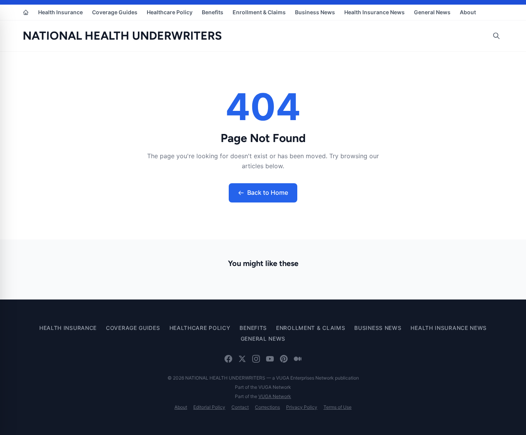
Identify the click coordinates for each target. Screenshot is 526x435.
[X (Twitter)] (242, 359)
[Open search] (496, 36)
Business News (315, 12)
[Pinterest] (284, 359)
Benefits (212, 12)
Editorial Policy (209, 407)
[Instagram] (256, 359)
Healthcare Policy (170, 12)
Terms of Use (337, 407)
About (468, 12)
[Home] (26, 12)
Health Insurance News (374, 12)
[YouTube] (270, 359)
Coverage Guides (114, 12)
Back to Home (267, 192)
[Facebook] (228, 359)
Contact (240, 407)
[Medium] (298, 359)
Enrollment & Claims (259, 12)
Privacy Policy (301, 407)
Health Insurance (60, 12)
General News (432, 12)
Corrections (267, 407)
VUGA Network (274, 396)
